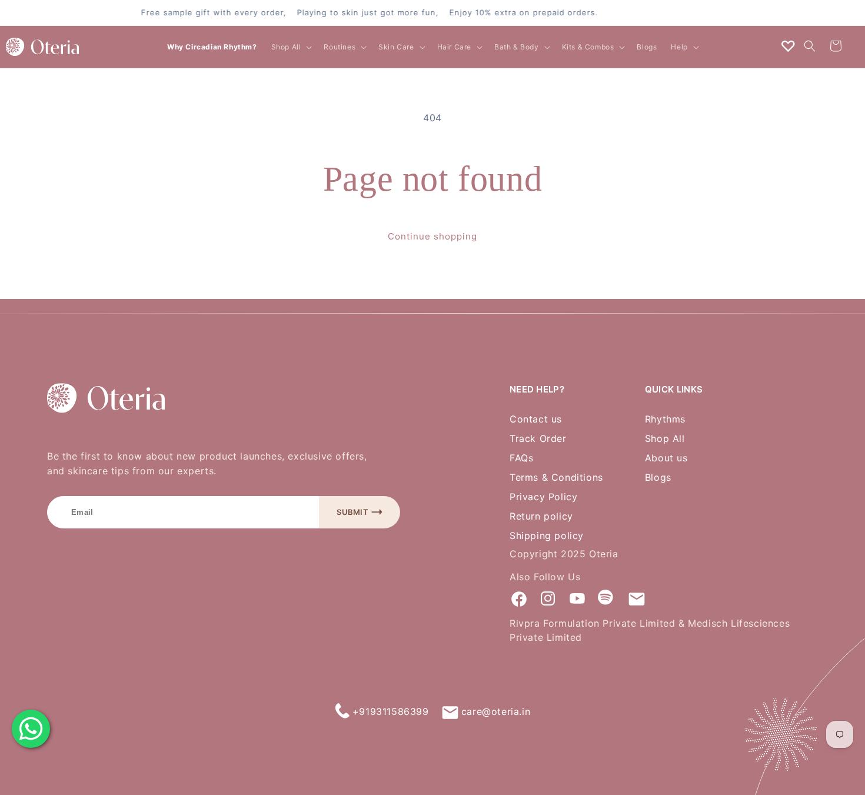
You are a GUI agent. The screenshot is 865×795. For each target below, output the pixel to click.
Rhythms (665, 419)
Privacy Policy (543, 497)
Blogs (658, 478)
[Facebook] (518, 598)
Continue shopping (432, 236)
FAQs (521, 458)
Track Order (538, 439)
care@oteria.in (495, 711)
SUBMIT (352, 512)
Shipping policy (547, 536)
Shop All (665, 439)
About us (666, 458)
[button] (290, 47)
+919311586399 (390, 711)
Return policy (541, 516)
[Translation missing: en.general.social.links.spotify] (607, 598)
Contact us (536, 419)
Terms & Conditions (556, 478)
